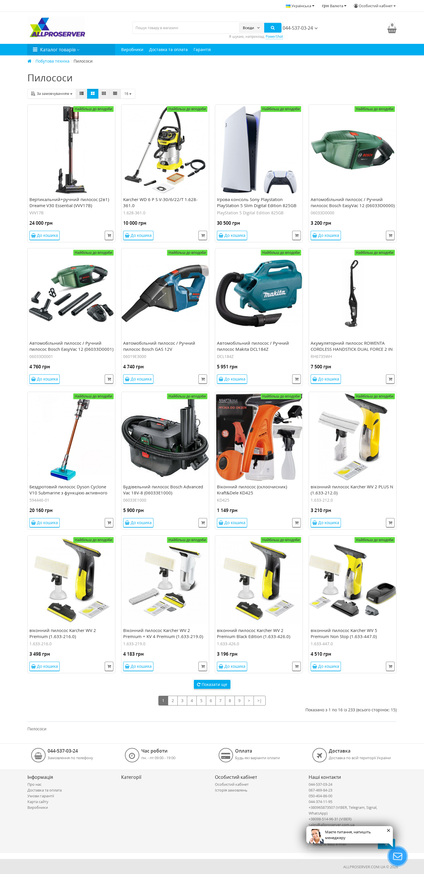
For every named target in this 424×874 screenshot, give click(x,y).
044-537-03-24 (297, 28)
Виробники (132, 49)
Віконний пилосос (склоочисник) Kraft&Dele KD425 (252, 490)
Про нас (34, 784)
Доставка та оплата (168, 49)
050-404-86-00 (320, 795)
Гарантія (202, 49)
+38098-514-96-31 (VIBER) (330, 819)
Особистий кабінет (232, 784)
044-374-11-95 (320, 801)
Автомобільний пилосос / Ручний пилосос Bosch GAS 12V (159, 346)
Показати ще (213, 684)
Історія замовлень (231, 790)
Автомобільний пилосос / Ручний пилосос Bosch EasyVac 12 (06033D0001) (71, 346)
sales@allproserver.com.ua (331, 824)
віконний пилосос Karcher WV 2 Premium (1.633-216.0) (62, 633)
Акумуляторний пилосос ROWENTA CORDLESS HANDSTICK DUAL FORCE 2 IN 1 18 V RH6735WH (352, 349)
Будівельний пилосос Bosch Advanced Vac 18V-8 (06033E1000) (163, 490)
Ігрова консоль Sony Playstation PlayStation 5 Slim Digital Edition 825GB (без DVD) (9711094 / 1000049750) (257, 205)
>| (259, 700)
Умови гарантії (40, 795)
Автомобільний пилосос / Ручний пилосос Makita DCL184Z (253, 346)
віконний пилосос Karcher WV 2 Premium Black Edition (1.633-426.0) (253, 633)
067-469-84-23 (320, 790)
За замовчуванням (52, 93)
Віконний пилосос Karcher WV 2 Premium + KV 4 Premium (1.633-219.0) (163, 633)
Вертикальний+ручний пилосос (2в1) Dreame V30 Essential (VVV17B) (69, 202)
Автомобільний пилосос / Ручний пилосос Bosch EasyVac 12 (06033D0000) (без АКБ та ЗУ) (353, 205)
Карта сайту (37, 801)
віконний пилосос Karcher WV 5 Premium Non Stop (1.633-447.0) (344, 633)
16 (126, 93)
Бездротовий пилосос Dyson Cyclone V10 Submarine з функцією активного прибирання (68, 493)
